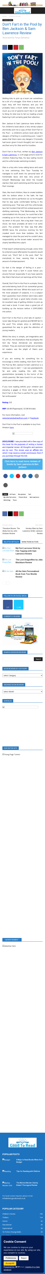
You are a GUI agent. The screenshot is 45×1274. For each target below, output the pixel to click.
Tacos (15, 500)
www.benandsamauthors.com (14, 418)
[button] (4, 10)
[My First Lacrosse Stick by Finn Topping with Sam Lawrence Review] (8, 551)
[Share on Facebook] (5, 477)
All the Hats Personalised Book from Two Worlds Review (27, 574)
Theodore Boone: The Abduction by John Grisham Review (11, 531)
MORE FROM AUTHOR (30, 542)
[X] (10, 47)
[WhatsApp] (21, 47)
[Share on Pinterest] (18, 477)
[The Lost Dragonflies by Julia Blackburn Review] (8, 562)
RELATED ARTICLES (11, 542)
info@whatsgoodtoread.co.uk (13, 1198)
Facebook (34, 418)
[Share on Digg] (30, 477)
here (12, 427)
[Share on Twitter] (12, 477)
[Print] (5, 486)
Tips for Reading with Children (28, 1171)
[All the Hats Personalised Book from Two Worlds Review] (8, 574)
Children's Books (15, 16)
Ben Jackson (22, 494)
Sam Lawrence (34, 497)
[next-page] (7, 582)
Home (4, 16)
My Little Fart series (9, 497)
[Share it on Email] (37, 477)
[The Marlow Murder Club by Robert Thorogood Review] (8, 1186)
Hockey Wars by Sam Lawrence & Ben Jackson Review (33, 531)
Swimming (6, 500)
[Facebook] (4, 47)
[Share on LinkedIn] (24, 477)
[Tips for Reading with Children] (8, 1174)
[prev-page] (3, 582)
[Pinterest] (15, 47)
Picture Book (23, 497)
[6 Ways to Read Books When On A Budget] (8, 1163)
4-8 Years (12, 494)
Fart (29, 494)
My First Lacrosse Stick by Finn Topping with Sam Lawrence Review (28, 551)
